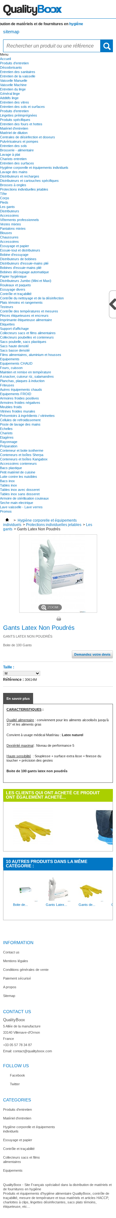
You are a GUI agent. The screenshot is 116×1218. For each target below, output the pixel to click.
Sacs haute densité (14, 346)
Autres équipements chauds (21, 389)
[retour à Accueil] (7, 520)
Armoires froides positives (19, 398)
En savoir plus (18, 698)
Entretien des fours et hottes (21, 124)
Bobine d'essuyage (14, 254)
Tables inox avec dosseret (20, 489)
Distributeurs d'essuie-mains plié (24, 263)
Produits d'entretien (14, 63)
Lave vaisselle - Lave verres (21, 507)
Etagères (7, 437)
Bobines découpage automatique (24, 272)
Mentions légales (15, 961)
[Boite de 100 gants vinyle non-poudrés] (25, 900)
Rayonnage (8, 442)
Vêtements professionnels (19, 220)
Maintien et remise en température (25, 372)
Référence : (13, 679)
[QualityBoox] (58, 9)
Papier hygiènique (13, 276)
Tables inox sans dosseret (20, 494)
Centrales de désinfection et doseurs (27, 137)
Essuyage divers (12, 289)
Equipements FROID (15, 394)
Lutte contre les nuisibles (18, 476)
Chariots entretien (13, 159)
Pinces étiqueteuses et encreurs (24, 315)
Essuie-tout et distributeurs (20, 250)
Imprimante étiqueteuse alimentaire (26, 320)
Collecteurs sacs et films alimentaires (28, 333)
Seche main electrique (16, 503)
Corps (4, 198)
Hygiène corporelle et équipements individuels (34, 167)
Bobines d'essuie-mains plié (20, 268)
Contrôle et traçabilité (16, 294)
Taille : (8, 667)
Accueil (5, 59)
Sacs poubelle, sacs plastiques (23, 342)
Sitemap (9, 996)
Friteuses (7, 385)
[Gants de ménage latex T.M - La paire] (91, 900)
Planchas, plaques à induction (22, 381)
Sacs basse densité (15, 350)
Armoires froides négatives (20, 402)
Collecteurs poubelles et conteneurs (27, 337)
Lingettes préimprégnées (18, 115)
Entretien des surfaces (17, 163)
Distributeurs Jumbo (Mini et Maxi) (25, 281)
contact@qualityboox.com (32, 1051)
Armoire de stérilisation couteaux (24, 498)
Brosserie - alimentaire (17, 150)
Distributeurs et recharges (19, 176)
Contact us (11, 952)
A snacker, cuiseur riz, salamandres (27, 376)
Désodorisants (11, 67)
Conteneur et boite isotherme (21, 450)
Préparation (8, 446)
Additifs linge (9, 98)
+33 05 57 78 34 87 (17, 1045)
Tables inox (8, 485)
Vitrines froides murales (17, 411)
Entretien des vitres (14, 102)
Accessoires (9, 215)
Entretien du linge (13, 89)
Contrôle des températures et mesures (29, 311)
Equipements (9, 359)
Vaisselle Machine (13, 85)
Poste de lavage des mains (20, 424)
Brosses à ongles (13, 185)
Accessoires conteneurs (18, 463)
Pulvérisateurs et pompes (19, 141)
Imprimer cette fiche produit (59, 619)
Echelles (6, 429)
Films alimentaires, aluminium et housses (30, 355)
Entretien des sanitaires (17, 72)
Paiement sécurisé (17, 978)
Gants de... (87, 905)
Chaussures (9, 237)
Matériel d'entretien (14, 128)
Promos (6, 511)
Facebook (17, 1075)
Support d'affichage (14, 328)
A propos (9, 987)
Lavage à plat (10, 154)
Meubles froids (11, 407)
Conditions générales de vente (26, 969)
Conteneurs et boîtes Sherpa (21, 455)
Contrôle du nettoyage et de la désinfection (32, 298)
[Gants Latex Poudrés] (58, 900)
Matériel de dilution (14, 133)
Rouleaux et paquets (15, 285)
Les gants (7, 207)
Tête (3, 194)
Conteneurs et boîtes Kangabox (24, 459)
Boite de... (20, 905)
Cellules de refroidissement (20, 420)
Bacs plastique (11, 468)
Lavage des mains (14, 172)
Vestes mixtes (10, 224)
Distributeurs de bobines (18, 259)
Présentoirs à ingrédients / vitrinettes (27, 416)
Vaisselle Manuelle (13, 80)
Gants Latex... (56, 905)
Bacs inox (7, 481)
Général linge (10, 93)
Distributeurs (9, 211)
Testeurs (6, 307)
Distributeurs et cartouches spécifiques (29, 180)
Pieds (4, 202)
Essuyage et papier (14, 246)
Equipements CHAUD (16, 363)
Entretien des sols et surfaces (22, 106)
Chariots (6, 433)
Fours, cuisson (11, 368)
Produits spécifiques (15, 120)
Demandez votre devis (92, 654)
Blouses (6, 233)
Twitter (15, 1084)
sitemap (11, 31)
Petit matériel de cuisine (17, 472)
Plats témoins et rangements (21, 302)
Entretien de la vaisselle (17, 76)
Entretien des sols (13, 146)
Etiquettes (7, 324)
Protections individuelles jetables (24, 189)
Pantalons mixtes (13, 228)
